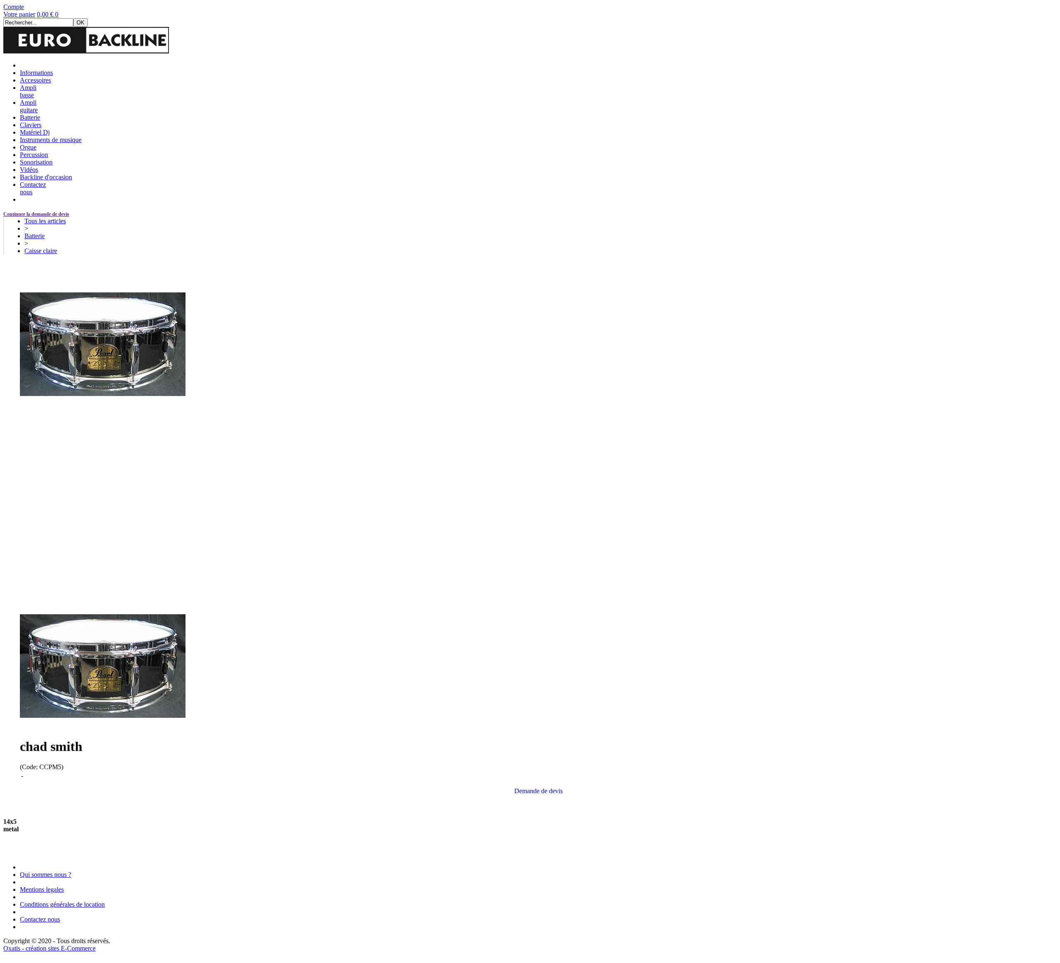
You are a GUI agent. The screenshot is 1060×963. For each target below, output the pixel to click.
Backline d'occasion (46, 177)
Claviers (30, 124)
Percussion (34, 154)
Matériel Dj (35, 132)
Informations (36, 72)
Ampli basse (28, 91)
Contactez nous (40, 919)
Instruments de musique (51, 139)
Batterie (30, 117)
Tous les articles (45, 220)
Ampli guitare (29, 106)
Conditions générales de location (62, 904)
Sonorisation (36, 162)
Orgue (28, 147)
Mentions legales (42, 889)
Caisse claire (40, 250)
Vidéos (29, 169)
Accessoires (35, 80)
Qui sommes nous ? (45, 874)
